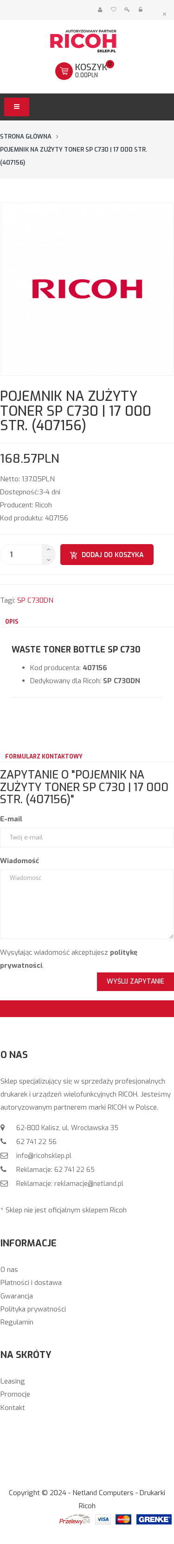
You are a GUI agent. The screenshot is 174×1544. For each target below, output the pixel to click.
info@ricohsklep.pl (42, 1155)
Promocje (15, 1394)
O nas (9, 1269)
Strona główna (26, 136)
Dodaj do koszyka (113, 555)
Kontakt (12, 1407)
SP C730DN (35, 600)
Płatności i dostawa (31, 1282)
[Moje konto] (100, 10)
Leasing (12, 1381)
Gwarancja (16, 1296)
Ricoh (43, 505)
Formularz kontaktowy (44, 756)
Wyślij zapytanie (135, 981)
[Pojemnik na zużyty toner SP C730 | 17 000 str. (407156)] (87, 289)
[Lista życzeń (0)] (113, 10)
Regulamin (16, 1322)
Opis (12, 622)
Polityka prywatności (33, 1309)
